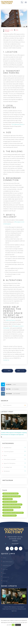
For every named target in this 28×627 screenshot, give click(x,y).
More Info (18, 624)
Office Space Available (10, 459)
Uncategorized (8, 467)
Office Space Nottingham (11, 507)
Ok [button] (13, 624)
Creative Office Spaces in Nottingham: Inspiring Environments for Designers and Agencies (14, 609)
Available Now (7, 447)
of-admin (7, 31)
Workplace (7, 471)
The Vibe (5, 569)
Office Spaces (8, 509)
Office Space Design (10, 501)
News (16, 30)
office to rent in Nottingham (13, 512)
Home (4, 557)
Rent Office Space (7, 561)
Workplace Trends (9, 515)
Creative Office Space (10, 493)
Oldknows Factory (10, 320)
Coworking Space (8, 451)
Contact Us (6, 577)
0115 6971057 (15, 543)
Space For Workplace (9, 463)
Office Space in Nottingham (12, 504)
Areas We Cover (7, 565)
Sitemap (5, 581)
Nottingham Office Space (11, 496)
